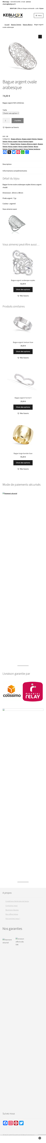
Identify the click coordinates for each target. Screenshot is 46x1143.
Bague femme (15, 144)
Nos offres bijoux (11, 914)
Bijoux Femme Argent (25, 141)
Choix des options (23, 289)
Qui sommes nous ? (12, 918)
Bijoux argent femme (25, 146)
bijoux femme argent (15, 149)
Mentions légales (12, 910)
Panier (35, 1137)
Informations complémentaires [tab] (15, 171)
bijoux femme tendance (32, 149)
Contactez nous (11, 905)
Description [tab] (7, 164)
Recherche (23, 1139)
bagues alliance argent (29, 144)
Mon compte (7, 1139)
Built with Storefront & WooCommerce (19, 1135)
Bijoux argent (13, 141)
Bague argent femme (29, 139)
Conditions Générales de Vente (17, 901)
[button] (40, 36)
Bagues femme (16, 25)
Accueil (7, 25)
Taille (5, 110)
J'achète (17, 120)
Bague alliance (27, 25)
